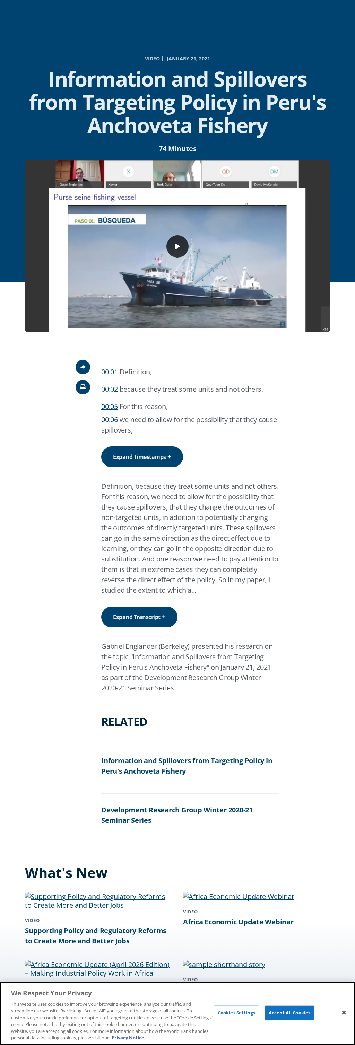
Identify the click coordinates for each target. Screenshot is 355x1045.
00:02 (109, 389)
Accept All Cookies (289, 1013)
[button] (83, 387)
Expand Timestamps (139, 457)
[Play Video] (177, 246)
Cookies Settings (236, 1013)
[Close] (344, 1012)
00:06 (109, 419)
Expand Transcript (137, 617)
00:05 (109, 406)
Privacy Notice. (129, 1038)
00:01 (109, 371)
